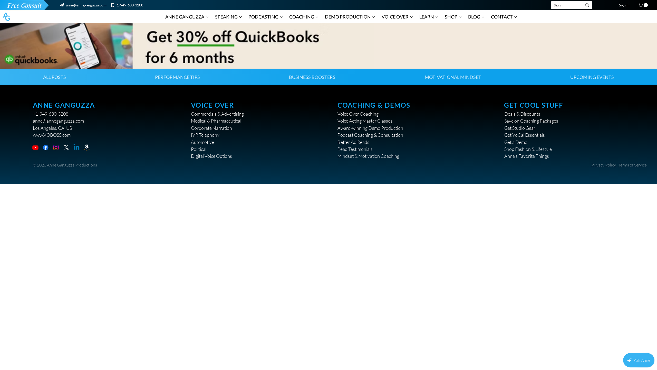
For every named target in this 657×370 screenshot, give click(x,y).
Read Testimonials (355, 149)
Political (198, 149)
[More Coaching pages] (317, 17)
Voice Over (212, 105)
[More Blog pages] (483, 17)
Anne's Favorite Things (526, 156)
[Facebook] (45, 147)
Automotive (202, 142)
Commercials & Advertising (217, 114)
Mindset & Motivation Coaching (368, 156)
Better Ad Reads (353, 142)
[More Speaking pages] (240, 17)
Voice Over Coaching (358, 114)
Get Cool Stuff (533, 105)
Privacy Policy (603, 165)
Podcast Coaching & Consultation (370, 135)
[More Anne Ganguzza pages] (207, 17)
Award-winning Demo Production (370, 128)
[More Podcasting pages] (281, 17)
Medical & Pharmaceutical (216, 121)
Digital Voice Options (211, 156)
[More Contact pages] (515, 17)
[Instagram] (56, 147)
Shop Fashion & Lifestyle (528, 149)
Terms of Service (633, 165)
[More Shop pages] (460, 17)
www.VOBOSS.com (52, 135)
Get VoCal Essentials (524, 135)
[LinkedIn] (76, 147)
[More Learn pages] (437, 17)
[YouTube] (35, 147)
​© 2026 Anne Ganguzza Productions (65, 165)
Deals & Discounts (522, 114)
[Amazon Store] (86, 147)
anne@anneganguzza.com (86, 5)
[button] (644, 5)
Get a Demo (515, 142)
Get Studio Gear (519, 128)
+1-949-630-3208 (50, 114)
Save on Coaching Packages (531, 121)
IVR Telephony (205, 135)
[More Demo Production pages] (373, 17)
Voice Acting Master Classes (364, 121)
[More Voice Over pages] (411, 17)
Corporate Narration (211, 128)
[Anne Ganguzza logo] (6, 16)
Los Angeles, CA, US (52, 128)
